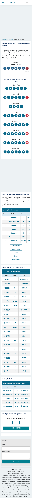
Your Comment (6, 451)
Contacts (23, 471)
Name (3, 445)
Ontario (16, 252)
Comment (16, 462)
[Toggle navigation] (27, 2)
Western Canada (16, 249)
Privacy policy (16, 471)
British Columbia (16, 246)
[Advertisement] (16, 22)
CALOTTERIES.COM (8, 2)
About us (8, 471)
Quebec (16, 256)
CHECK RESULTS (16, 428)
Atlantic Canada (16, 259)
